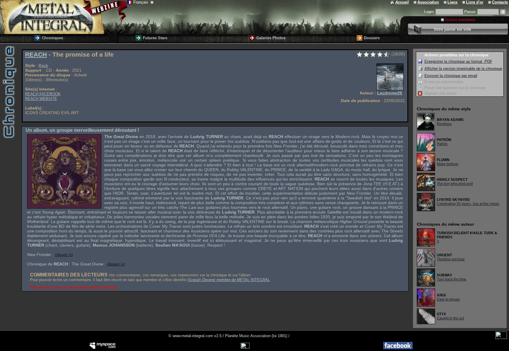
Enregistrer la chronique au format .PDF (458, 61)
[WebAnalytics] (501, 337)
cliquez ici (64, 254)
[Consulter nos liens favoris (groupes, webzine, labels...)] (445, 2)
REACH (36, 54)
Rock (43, 65)
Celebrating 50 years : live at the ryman (468, 204)
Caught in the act (450, 318)
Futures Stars (155, 38)
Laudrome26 (389, 93)
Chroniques (52, 38)
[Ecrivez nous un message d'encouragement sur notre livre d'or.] (464, 2)
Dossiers (372, 38)
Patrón (442, 144)
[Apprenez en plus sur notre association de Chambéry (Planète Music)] (415, 2)
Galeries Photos (270, 38)
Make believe (447, 164)
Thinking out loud (451, 259)
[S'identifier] (503, 12)
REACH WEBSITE (41, 98)
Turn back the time (451, 279)
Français (141, 2)
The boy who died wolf (455, 184)
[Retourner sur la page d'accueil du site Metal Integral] (63, 17)
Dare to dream (448, 299)
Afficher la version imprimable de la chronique (463, 68)
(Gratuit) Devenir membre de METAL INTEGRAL (228, 280)
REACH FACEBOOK (43, 94)
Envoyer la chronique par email (450, 75)
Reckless (444, 124)
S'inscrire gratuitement (460, 19)
